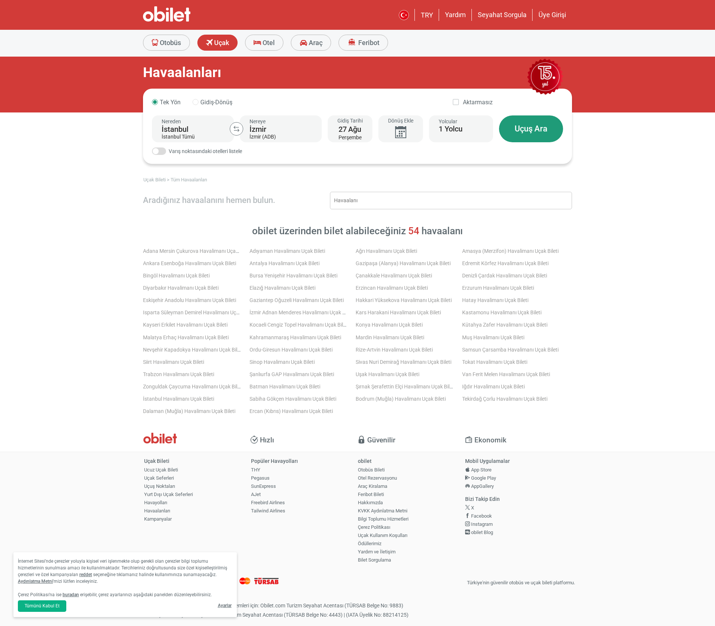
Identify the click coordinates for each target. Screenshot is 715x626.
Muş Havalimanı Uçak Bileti (493, 337)
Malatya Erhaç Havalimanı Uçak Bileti (186, 337)
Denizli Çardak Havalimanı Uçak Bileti (504, 276)
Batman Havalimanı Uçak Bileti (285, 387)
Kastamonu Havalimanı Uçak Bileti (501, 312)
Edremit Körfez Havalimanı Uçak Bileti (505, 263)
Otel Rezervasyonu (377, 478)
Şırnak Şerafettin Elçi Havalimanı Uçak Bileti (405, 387)
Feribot (368, 43)
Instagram (481, 524)
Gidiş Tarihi (350, 121)
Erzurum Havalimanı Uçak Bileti (498, 288)
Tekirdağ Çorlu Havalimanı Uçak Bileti (504, 399)
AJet (256, 494)
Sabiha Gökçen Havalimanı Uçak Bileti (293, 399)
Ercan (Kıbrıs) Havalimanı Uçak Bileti (291, 411)
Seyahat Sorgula (502, 15)
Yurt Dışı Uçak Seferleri (168, 494)
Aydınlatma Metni (35, 581)
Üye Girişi (552, 15)
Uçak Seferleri (159, 478)
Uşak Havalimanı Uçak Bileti (387, 374)
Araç (314, 43)
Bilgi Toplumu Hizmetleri (383, 519)
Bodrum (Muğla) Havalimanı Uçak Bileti (401, 399)
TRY (427, 15)
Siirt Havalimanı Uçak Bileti (173, 362)
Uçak (221, 43)
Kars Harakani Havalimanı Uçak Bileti (398, 312)
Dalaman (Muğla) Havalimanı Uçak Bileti (189, 411)
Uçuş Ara (531, 128)
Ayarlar (225, 605)
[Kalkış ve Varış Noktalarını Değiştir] (236, 129)
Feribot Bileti (371, 494)
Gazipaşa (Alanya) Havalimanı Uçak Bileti (403, 263)
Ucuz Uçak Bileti (161, 470)
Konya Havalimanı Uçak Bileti (389, 325)
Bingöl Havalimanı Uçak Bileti (176, 276)
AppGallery (482, 486)
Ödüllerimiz (369, 543)
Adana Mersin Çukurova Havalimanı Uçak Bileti (197, 251)
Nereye (258, 121)
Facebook (481, 516)
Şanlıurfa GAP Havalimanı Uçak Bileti (292, 374)
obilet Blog (481, 532)
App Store (481, 470)
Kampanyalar (158, 519)
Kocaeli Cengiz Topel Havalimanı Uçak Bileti (299, 325)
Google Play (483, 478)
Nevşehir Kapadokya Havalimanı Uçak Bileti (193, 350)
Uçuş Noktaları (159, 486)
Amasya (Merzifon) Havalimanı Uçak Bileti (510, 251)
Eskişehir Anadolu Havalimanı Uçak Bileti (189, 300)
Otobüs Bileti (371, 470)
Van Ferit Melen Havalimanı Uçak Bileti (506, 374)
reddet (85, 574)
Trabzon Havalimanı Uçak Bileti (178, 374)
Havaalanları (157, 511)
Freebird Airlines (268, 502)
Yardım (455, 15)
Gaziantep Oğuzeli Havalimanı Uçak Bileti (297, 300)
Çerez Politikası (374, 527)
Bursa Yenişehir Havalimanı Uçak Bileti (293, 276)
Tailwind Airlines (268, 511)
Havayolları (155, 502)
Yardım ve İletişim (376, 551)
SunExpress (263, 486)
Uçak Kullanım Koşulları (382, 535)
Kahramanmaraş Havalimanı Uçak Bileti (295, 337)
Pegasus (260, 478)
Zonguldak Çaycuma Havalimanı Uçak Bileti (193, 387)
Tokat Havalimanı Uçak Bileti (494, 362)
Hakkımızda (370, 502)
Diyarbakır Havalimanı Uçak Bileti (181, 288)
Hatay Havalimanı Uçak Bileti (495, 300)
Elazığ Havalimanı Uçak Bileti (282, 288)
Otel (268, 43)
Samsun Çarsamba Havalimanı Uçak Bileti (510, 350)
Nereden (171, 121)
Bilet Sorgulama (374, 560)
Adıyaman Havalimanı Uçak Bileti (287, 251)
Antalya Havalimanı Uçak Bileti (285, 263)
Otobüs (169, 43)
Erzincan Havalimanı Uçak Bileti (392, 288)
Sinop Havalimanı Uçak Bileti (282, 362)
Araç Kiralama (372, 486)
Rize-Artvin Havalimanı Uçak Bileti (394, 350)
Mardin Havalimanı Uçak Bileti (390, 337)
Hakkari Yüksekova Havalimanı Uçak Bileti (404, 300)
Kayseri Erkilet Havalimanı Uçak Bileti (185, 325)
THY (255, 470)
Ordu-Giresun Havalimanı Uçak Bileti (291, 350)
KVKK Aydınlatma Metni (382, 511)
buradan (71, 594)
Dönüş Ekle (400, 121)
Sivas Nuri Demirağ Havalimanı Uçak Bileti (403, 362)
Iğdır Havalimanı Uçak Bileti (493, 387)
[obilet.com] (184, 20)
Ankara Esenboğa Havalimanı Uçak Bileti (189, 263)
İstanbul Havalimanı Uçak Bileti (178, 399)
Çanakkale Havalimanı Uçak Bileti (394, 276)
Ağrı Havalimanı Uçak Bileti (386, 251)
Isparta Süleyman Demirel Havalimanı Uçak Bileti (198, 312)
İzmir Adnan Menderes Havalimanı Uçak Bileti (301, 312)
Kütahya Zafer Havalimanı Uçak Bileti (504, 325)
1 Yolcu (451, 128)
